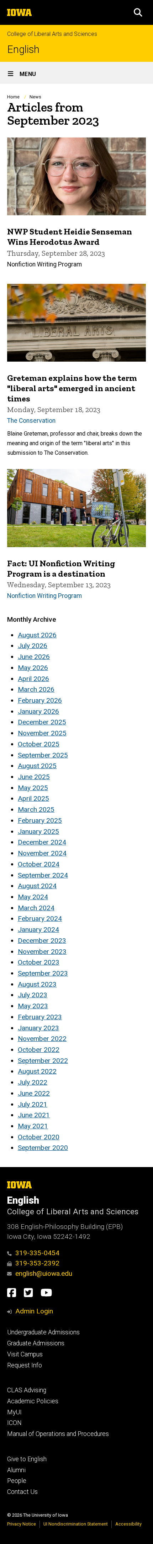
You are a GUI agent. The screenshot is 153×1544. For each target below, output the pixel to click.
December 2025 (42, 722)
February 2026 (40, 700)
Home (13, 96)
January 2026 (38, 711)
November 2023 (42, 952)
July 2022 (32, 1082)
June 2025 (34, 777)
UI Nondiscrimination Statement (75, 1524)
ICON (14, 1422)
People (16, 1480)
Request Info (24, 1365)
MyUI (14, 1412)
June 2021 (34, 1115)
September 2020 (43, 1148)
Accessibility (128, 1524)
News (35, 96)
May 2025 (33, 788)
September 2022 (43, 1061)
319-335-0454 (37, 1253)
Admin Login (34, 1311)
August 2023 (37, 984)
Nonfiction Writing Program (44, 595)
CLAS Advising (26, 1390)
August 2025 (37, 766)
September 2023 (43, 973)
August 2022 (37, 1071)
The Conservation (31, 420)
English (23, 49)
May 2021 (33, 1126)
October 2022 (38, 1050)
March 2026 (36, 689)
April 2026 (33, 679)
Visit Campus (25, 1354)
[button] (138, 12)
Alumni (16, 1470)
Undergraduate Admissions (43, 1332)
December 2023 (42, 940)
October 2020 (38, 1137)
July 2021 (32, 1104)
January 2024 (38, 929)
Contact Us (22, 1491)
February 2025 (40, 820)
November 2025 (42, 733)
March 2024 (36, 908)
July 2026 (32, 646)
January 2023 (38, 1028)
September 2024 (43, 875)
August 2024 (37, 886)
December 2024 (42, 842)
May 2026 (33, 668)
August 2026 (37, 635)
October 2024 (38, 864)
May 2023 (33, 1006)
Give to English (27, 1459)
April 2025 (33, 798)
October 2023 (38, 962)
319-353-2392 (37, 1263)
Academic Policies (32, 1401)
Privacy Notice (21, 1524)
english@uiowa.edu (43, 1273)
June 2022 (34, 1093)
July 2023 (32, 995)
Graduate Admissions (35, 1343)
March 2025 (36, 809)
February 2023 (40, 1017)
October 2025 (38, 744)
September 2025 (43, 755)
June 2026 (34, 657)
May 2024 (33, 897)
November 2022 (42, 1039)
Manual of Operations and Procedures (58, 1433)
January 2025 (38, 831)
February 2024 (40, 918)
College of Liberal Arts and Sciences (52, 34)
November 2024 (42, 853)
